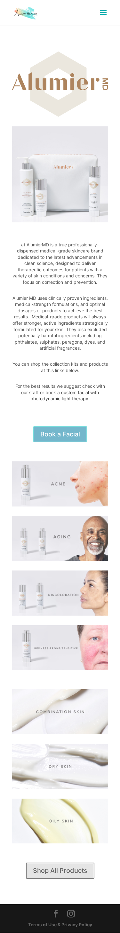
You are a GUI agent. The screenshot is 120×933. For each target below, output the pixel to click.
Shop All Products (60, 870)
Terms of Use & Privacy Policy (60, 924)
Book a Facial (60, 434)
